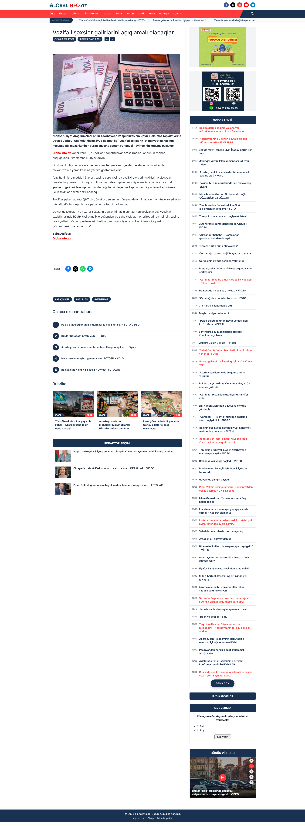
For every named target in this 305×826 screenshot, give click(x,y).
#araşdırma (62, 299)
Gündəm (76, 13)
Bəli (202, 726)
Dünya (118, 13)
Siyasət (63, 13)
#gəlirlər (82, 299)
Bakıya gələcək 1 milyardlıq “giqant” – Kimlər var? (112, 20)
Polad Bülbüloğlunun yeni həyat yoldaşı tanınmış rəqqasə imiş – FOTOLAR (118, 485)
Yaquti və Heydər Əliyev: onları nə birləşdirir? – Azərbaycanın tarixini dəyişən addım (123, 451)
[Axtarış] (252, 14)
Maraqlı (164, 13)
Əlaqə (151, 818)
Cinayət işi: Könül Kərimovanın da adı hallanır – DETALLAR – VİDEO (113, 468)
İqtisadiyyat (92, 13)
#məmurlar (101, 299)
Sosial (107, 13)
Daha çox (222, 683)
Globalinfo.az (62, 153)
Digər (176, 13)
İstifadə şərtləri (165, 818)
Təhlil (141, 13)
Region (130, 13)
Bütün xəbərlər (222, 696)
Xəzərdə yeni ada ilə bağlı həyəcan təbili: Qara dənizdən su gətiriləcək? (185, 20)
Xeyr (202, 730)
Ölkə (52, 13)
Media (152, 13)
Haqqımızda (138, 818)
